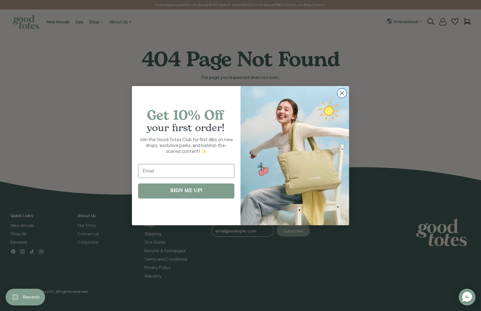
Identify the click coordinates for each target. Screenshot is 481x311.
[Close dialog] (342, 93)
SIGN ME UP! (186, 190)
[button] (467, 297)
